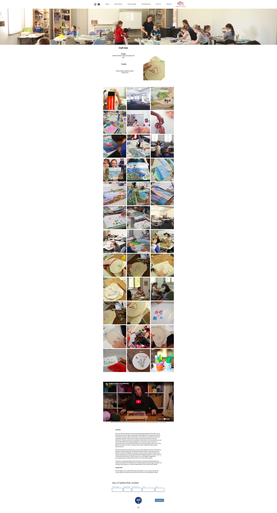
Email (144, 486)
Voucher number (115, 486)
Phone (156, 486)
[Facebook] (98, 4)
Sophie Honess (135, 450)
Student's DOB (127, 486)
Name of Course (135, 486)
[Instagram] (95, 4)
